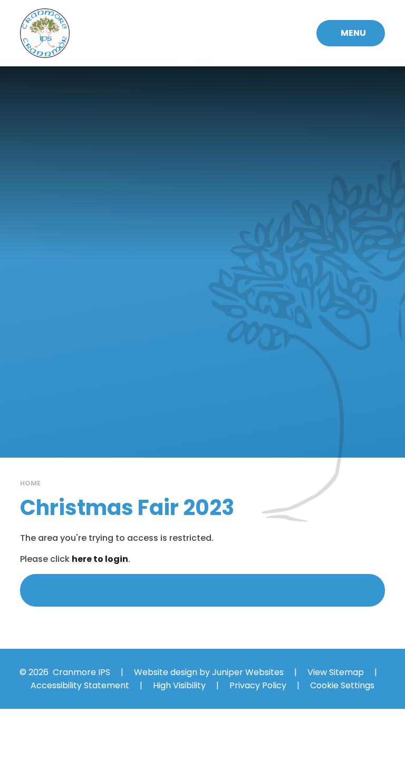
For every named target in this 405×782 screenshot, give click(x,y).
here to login (100, 559)
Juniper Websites (248, 672)
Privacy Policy (257, 685)
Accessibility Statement (80, 685)
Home (30, 483)
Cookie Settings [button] (342, 685)
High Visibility (179, 685)
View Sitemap (335, 672)
